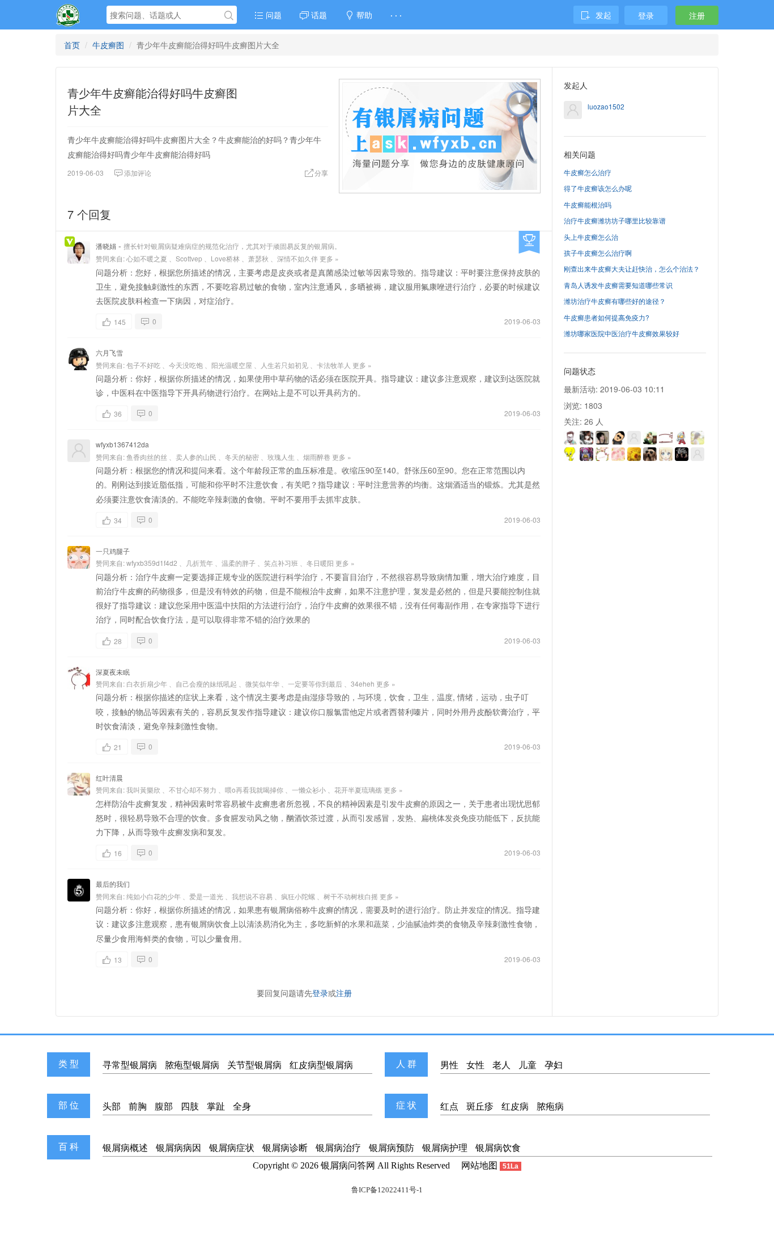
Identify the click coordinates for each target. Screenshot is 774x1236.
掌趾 (216, 1106)
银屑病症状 (231, 1148)
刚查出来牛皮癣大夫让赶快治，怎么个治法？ (632, 268)
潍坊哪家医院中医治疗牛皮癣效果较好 (621, 333)
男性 (449, 1065)
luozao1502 (606, 106)
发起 (603, 14)
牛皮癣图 (108, 44)
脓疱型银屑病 (192, 1065)
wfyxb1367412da (122, 444)
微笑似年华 (262, 683)
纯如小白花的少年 (153, 896)
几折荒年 (199, 563)
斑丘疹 (480, 1106)
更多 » (329, 258)
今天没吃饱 (186, 365)
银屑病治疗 (338, 1148)
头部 (112, 1106)
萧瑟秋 (258, 258)
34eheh (363, 683)
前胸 (138, 1106)
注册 (697, 15)
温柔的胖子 (239, 563)
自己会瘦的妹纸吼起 (206, 683)
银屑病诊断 (285, 1148)
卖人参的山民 (196, 457)
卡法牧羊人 (334, 365)
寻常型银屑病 (130, 1065)
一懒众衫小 (309, 789)
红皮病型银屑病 (321, 1065)
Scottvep (189, 258)
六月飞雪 (109, 352)
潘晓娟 (106, 246)
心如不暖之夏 (146, 258)
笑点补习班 (281, 563)
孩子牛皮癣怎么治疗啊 (598, 252)
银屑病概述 (125, 1148)
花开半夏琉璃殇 (358, 789)
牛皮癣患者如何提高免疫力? (606, 317)
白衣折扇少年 (146, 683)
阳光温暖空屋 (231, 365)
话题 (318, 14)
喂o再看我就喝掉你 (254, 789)
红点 (449, 1106)
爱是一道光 (206, 896)
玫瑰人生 (281, 457)
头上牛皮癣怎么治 (591, 237)
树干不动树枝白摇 (351, 896)
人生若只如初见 (284, 365)
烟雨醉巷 (316, 457)
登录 (646, 15)
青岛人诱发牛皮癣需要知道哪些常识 (618, 285)
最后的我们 (113, 883)
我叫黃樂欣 (143, 789)
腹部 (164, 1106)
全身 (242, 1106)
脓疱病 (550, 1106)
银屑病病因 (178, 1148)
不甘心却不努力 (192, 789)
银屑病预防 (391, 1148)
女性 (475, 1065)
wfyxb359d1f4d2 (151, 563)
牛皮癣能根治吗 (587, 204)
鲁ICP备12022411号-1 (387, 1190)
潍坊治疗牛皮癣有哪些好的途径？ (615, 301)
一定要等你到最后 (315, 683)
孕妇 (554, 1065)
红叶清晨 (109, 777)
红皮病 (515, 1106)
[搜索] (229, 15)
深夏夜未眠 (113, 671)
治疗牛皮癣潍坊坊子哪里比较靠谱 (615, 220)
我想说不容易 (252, 896)
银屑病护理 (444, 1148)
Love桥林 (225, 258)
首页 (72, 44)
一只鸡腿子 (113, 551)
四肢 (190, 1106)
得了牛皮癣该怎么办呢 (598, 188)
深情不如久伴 (297, 258)
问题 (272, 14)
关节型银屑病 (254, 1065)
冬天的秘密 (242, 457)
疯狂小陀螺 (298, 896)
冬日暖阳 (320, 563)
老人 (501, 1065)
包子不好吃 (143, 365)
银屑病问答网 (348, 1165)
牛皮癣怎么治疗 (587, 172)
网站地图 (479, 1165)
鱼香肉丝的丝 (146, 457)
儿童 (527, 1065)
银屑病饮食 (498, 1148)
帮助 (363, 14)
